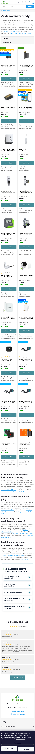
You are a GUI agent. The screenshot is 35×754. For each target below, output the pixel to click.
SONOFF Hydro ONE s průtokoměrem (20, 33)
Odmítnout (9, 749)
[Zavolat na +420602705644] (22, 2)
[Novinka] (26, 55)
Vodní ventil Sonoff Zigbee (8, 490)
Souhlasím (26, 749)
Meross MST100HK (18, 491)
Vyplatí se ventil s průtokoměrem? (10, 585)
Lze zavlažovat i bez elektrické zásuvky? (14, 607)
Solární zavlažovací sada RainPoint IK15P (12, 555)
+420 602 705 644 (19, 714)
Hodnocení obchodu (17, 622)
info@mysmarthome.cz (19, 711)
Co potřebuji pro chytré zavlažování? (12, 577)
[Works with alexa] (8, 349)
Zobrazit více (17, 677)
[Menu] (32, 2)
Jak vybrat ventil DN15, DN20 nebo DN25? (14, 599)
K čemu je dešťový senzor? (13, 592)
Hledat (30, 6)
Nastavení (17, 743)
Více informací (20, 739)
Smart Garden (24, 559)
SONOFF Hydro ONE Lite (11, 31)
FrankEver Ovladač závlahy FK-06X (22, 533)
